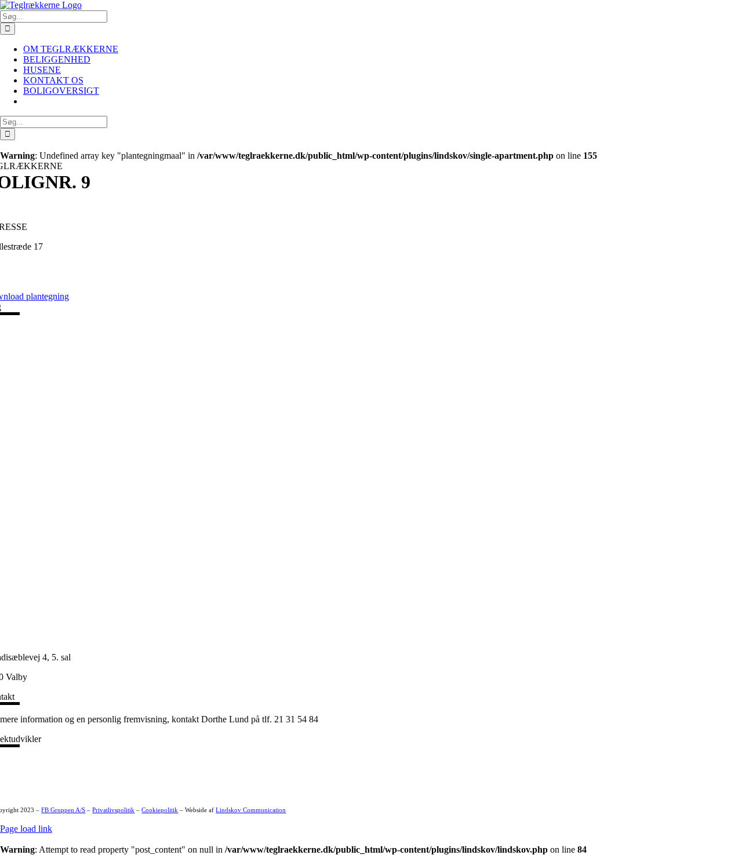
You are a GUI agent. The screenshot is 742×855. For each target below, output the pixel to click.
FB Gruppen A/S (63, 810)
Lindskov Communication (251, 810)
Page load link (26, 829)
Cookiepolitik (159, 810)
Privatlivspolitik (113, 810)
